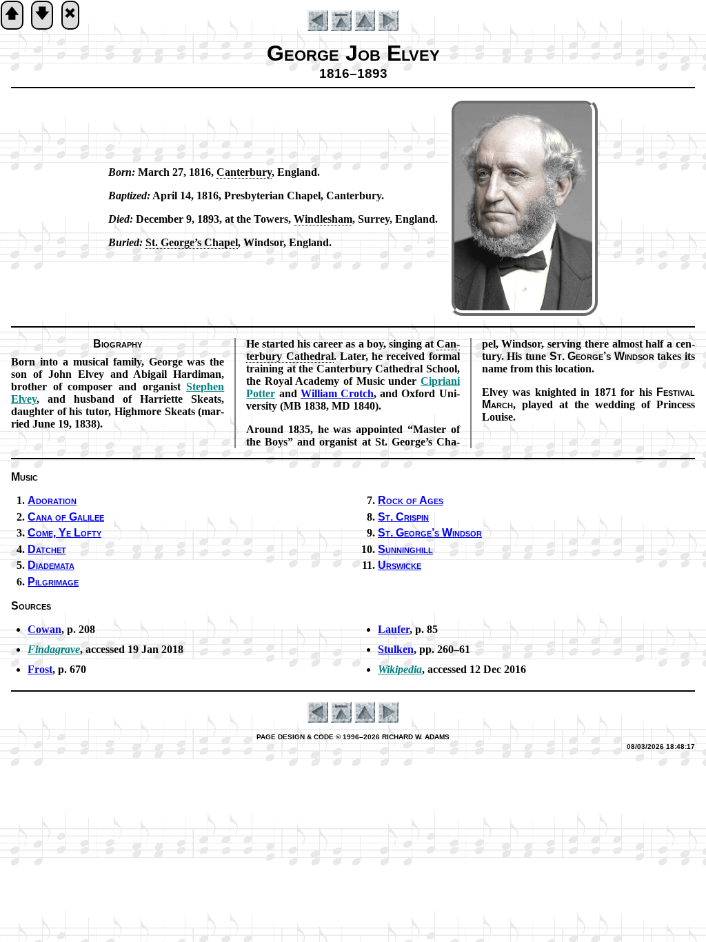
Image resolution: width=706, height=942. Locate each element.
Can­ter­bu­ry (244, 172)
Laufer (394, 629)
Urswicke (399, 565)
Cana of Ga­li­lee (66, 517)
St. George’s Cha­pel (191, 242)
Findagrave (54, 649)
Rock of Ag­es (410, 500)
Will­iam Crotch (337, 393)
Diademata (51, 565)
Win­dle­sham (323, 219)
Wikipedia (400, 669)
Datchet (47, 549)
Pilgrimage (53, 582)
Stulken (396, 649)
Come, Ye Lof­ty (64, 533)
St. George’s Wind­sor (430, 533)
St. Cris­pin (403, 517)
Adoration (52, 500)
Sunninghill (405, 549)
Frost (40, 669)
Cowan (44, 629)
